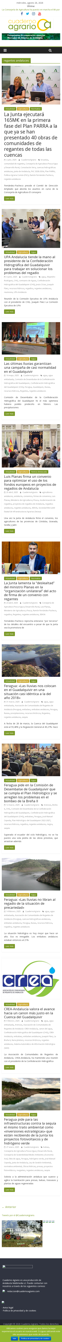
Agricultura (23, 109)
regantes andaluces (12, 179)
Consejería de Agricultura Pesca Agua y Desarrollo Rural (28, 1151)
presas (40, 1166)
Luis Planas (45, 606)
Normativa (35, 109)
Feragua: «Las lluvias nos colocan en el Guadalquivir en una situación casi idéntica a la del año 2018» (30, 691)
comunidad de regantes (14, 163)
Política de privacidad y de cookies (35, 1338)
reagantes (21, 1170)
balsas (46, 1147)
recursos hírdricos (33, 713)
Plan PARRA (50, 171)
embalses (26, 709)
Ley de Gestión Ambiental (40, 1162)
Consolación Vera (28, 167)
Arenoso (47, 805)
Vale (14, 1338)
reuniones (8, 292)
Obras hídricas (29, 1166)
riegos (49, 824)
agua (43, 277)
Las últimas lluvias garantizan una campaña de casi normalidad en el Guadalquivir (30, 367)
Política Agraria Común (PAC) (16, 175)
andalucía (18, 496)
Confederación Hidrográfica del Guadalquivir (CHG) (26, 1032)
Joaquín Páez (47, 1036)
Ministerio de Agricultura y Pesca (25, 500)
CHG (16, 280)
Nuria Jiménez (17, 1040)
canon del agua (45, 1028)
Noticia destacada (39, 472)
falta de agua (14, 1158)
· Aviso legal (7, 1307)
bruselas (44, 159)
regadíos (29, 288)
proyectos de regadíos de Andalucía (28, 504)
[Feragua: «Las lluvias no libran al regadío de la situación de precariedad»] (31, 860)
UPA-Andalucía (20, 292)
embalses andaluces (40, 709)
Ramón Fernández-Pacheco (41, 175)
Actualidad (10, 109)
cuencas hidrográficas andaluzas (36, 919)
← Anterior (9, 1207)
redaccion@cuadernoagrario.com (23, 1291)
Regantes (24, 391)
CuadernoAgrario (29, 159)
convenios (27, 496)
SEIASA (34, 508)
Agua (33, 252)
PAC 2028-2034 (37, 171)
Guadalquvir (38, 387)
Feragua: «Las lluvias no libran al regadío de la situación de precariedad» (30, 903)
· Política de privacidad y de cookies (19, 1310)
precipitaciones (17, 713)
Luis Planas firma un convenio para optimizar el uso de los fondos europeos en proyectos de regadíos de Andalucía (30, 482)
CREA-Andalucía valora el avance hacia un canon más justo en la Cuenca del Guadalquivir (29, 1013)
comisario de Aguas (27, 280)
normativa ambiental (13, 1166)
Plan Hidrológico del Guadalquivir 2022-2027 (31, 820)
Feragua (28, 387)
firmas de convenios (42, 496)
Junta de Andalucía (22, 171)
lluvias (47, 387)
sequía (25, 717)
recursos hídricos (16, 288)
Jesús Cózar (41, 284)
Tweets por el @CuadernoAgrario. (18, 1215)
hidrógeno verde (36, 1158)
